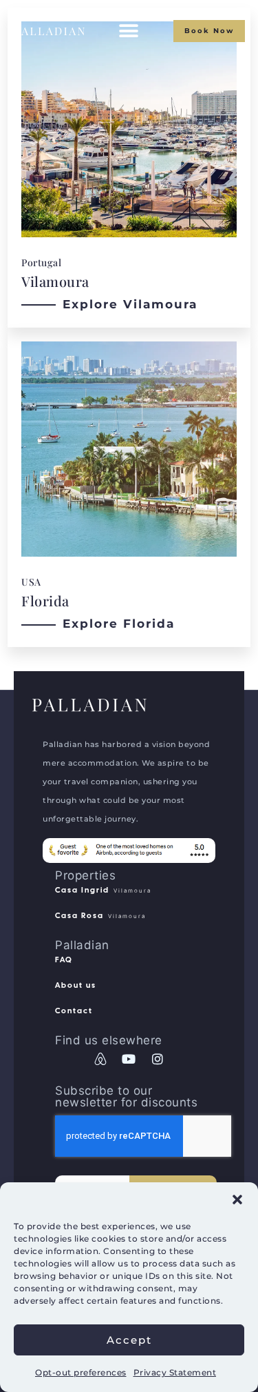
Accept (129, 1339)
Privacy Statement (175, 1372)
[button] (237, 1199)
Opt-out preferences (81, 1372)
